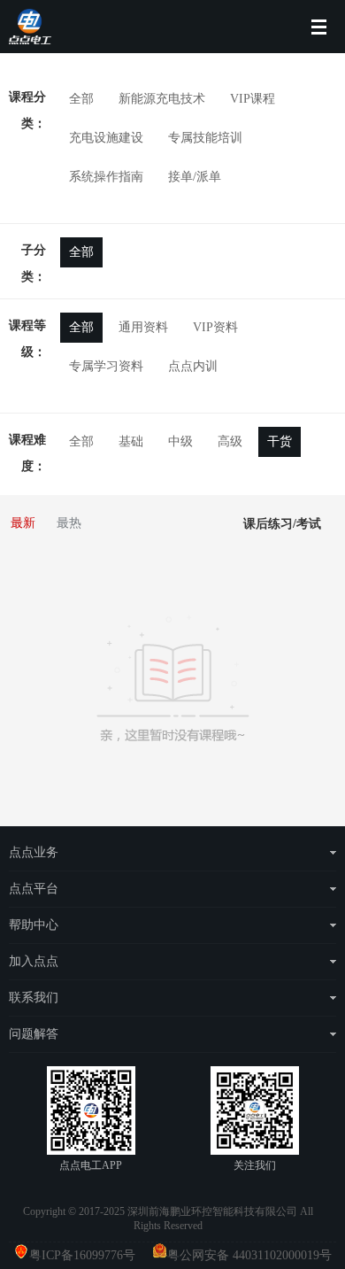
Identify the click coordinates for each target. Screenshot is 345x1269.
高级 (230, 441)
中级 (180, 441)
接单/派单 (194, 176)
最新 (23, 523)
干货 (279, 441)
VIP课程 (252, 98)
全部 (81, 98)
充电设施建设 (106, 137)
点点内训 (193, 366)
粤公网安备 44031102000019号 (249, 1255)
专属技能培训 (205, 137)
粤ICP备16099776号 (89, 1255)
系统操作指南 (106, 176)
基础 (131, 441)
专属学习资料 (106, 366)
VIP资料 (215, 327)
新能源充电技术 (162, 98)
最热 (69, 523)
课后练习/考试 (282, 523)
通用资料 (143, 327)
